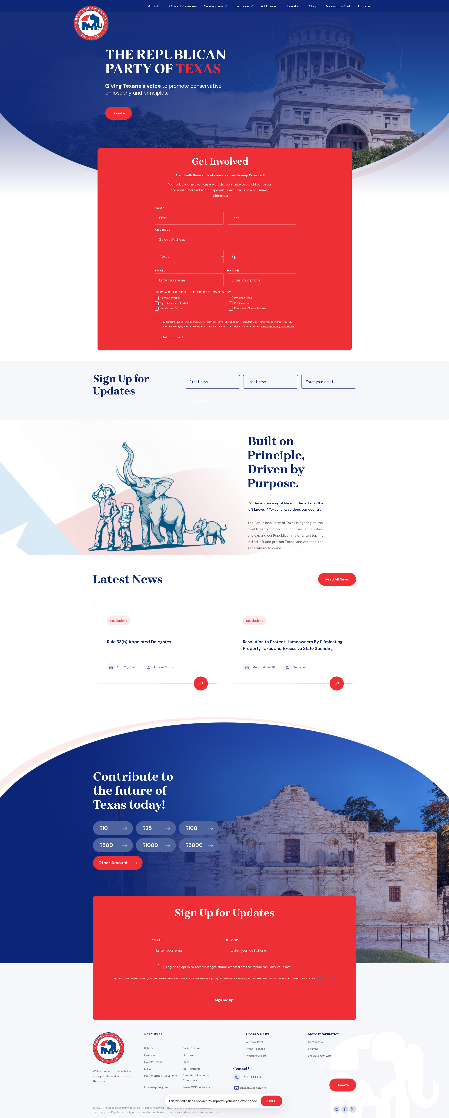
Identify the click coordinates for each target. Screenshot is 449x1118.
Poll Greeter (241, 303)
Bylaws (148, 1048)
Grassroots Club (337, 6)
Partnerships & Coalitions (160, 1075)
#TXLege (268, 6)
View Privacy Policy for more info (277, 326)
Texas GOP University (196, 1087)
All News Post (254, 1042)
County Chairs (153, 1062)
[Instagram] (336, 1109)
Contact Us (315, 1042)
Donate (364, 6)
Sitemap (313, 1049)
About (153, 6)
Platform (188, 1055)
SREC (147, 1069)
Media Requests (256, 1055)
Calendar (150, 1055)
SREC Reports (191, 1069)
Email (160, 270)
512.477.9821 (252, 1077)
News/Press (214, 6)
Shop (313, 6)
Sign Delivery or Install (174, 303)
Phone (233, 270)
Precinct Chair (243, 298)
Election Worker (170, 298)
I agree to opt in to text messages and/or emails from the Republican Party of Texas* (228, 967)
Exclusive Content (319, 1055)
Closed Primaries (183, 6)
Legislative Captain (172, 308)
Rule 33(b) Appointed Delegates (139, 642)
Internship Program (156, 1087)
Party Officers (192, 1048)
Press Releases (255, 1049)
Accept (271, 1101)
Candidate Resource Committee (196, 1078)
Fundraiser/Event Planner (250, 308)
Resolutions (118, 621)
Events (292, 6)
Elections (242, 6)
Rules (186, 1062)
